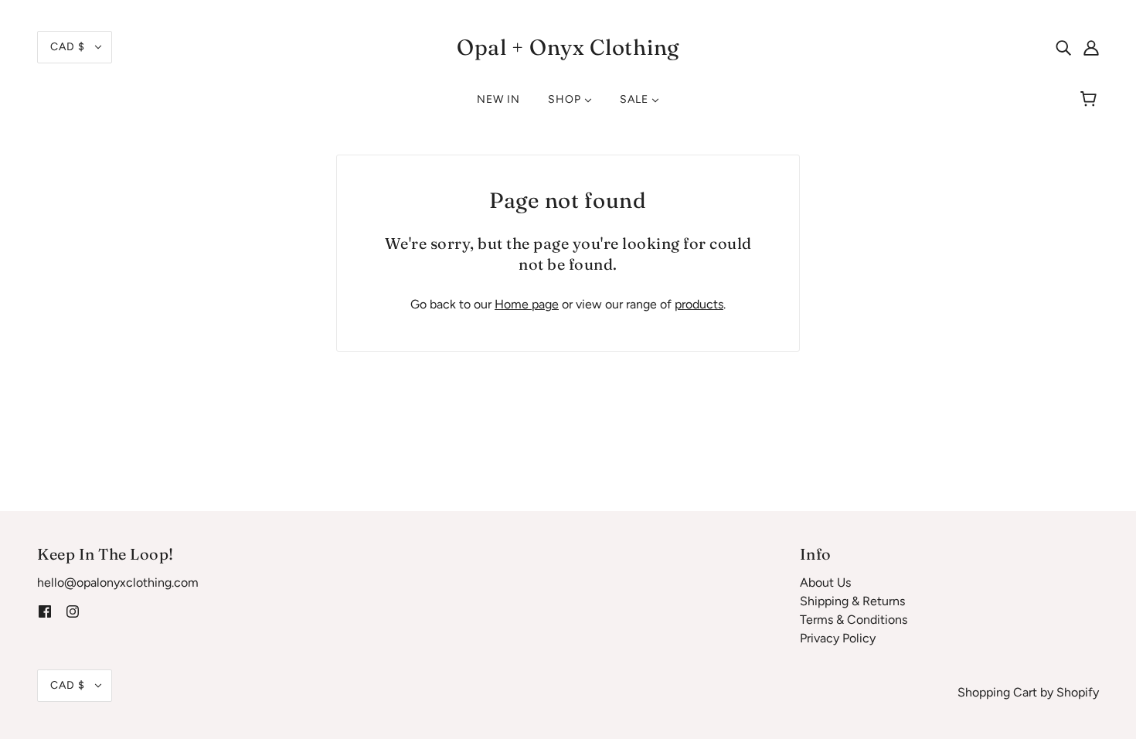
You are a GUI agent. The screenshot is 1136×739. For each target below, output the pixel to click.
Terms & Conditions (853, 619)
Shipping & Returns (852, 601)
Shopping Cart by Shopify (1028, 692)
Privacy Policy (838, 638)
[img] (1063, 47)
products (699, 304)
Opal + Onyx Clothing (568, 47)
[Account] (1091, 47)
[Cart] (1090, 100)
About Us (825, 582)
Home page (527, 304)
